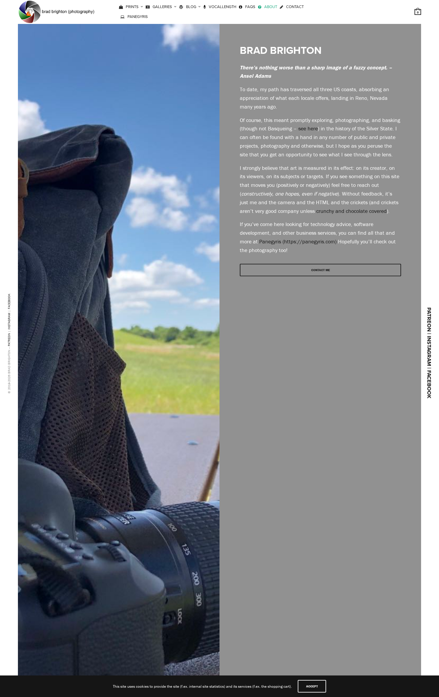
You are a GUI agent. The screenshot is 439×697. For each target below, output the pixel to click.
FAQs (250, 6)
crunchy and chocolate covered (351, 211)
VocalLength (222, 6)
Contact (295, 6)
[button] (320, 270)
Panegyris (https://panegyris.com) (298, 241)
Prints (132, 6)
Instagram (9, 321)
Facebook (9, 301)
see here (308, 128)
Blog (191, 6)
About (270, 6)
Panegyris (138, 16)
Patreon (9, 339)
